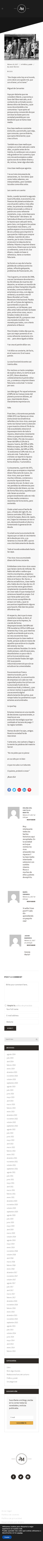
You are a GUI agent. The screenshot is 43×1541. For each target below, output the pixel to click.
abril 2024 (10, 1061)
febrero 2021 (11, 1194)
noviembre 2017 (12, 1276)
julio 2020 (10, 1219)
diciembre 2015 (12, 1315)
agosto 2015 (11, 1326)
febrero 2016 (11, 1308)
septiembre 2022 (12, 1126)
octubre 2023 (11, 1079)
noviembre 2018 (12, 1251)
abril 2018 (10, 1258)
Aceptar (6, 1537)
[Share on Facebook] (9, 791)
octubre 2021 (11, 1165)
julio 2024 (10, 1058)
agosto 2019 (11, 1240)
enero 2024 (10, 1069)
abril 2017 (10, 1290)
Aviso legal (7, 1511)
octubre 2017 (11, 1279)
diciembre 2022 (12, 1115)
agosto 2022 (11, 1129)
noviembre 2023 (12, 1076)
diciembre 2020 (12, 1201)
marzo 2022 (11, 1147)
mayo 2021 (10, 1183)
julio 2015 (10, 1330)
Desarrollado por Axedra (13, 1522)
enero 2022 (10, 1154)
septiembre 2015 (12, 1322)
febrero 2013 (11, 1351)
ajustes (19, 1533)
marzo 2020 (11, 1233)
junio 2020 (10, 1222)
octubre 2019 (11, 1237)
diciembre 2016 (12, 1301)
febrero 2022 (11, 1151)
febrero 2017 (11, 1297)
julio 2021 (10, 1176)
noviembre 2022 (12, 1119)
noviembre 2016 (12, 1305)
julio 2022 (10, 1133)
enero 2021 (10, 1197)
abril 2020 (10, 1229)
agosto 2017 (11, 1283)
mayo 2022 (10, 1140)
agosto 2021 (11, 1172)
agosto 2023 (11, 1086)
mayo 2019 (10, 1244)
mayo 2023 (10, 1097)
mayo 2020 (10, 1226)
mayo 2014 (10, 1340)
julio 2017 (10, 1287)
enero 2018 (10, 1269)
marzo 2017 (11, 1294)
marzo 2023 (11, 1104)
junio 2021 (10, 1179)
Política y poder (27, 64)
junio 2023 (10, 1094)
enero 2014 (10, 1347)
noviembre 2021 (12, 1162)
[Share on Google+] (19, 791)
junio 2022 (10, 1136)
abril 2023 (10, 1101)
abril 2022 (10, 1144)
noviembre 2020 (12, 1204)
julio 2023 (10, 1090)
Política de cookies (10, 1515)
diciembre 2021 (12, 1158)
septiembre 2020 (12, 1212)
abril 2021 (10, 1187)
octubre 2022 (11, 1122)
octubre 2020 (11, 1208)
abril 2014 (10, 1344)
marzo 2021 (11, 1190)
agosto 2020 (11, 1215)
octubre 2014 (11, 1333)
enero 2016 (10, 1312)
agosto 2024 (11, 1054)
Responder (31, 820)
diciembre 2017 (12, 1272)
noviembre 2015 (12, 1319)
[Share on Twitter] (14, 791)
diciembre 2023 (12, 1072)
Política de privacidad (12, 1518)
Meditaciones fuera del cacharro (18, 1374)
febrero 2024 (11, 1065)
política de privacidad (23, 1005)
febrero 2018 (11, 1265)
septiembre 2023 (12, 1083)
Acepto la (19, 1005)
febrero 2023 (11, 1108)
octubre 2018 (11, 1254)
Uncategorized (12, 1382)
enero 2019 (10, 1247)
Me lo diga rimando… (14, 1371)
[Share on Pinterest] (29, 791)
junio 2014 (10, 1337)
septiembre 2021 (12, 1169)
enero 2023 (10, 1111)
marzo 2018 (11, 1262)
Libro (8, 1367)
